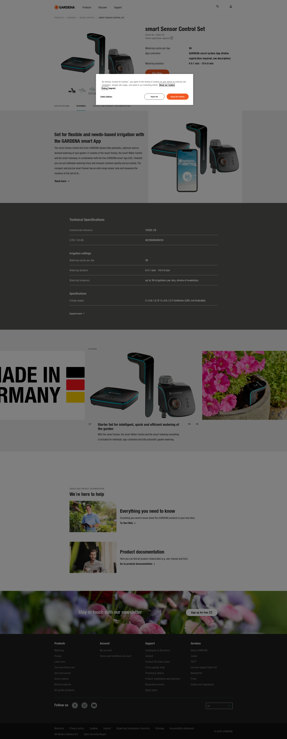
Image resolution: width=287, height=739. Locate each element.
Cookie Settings (106, 96)
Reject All (154, 96)
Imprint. (112, 88)
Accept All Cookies (178, 96)
